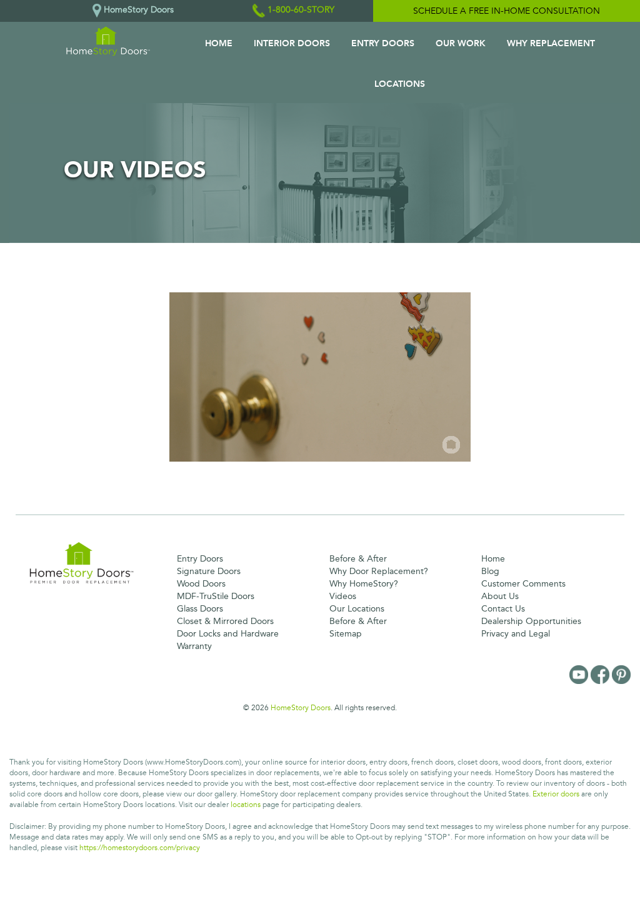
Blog (490, 571)
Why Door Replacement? (378, 571)
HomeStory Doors (301, 708)
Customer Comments (523, 583)
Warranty (194, 646)
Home (493, 558)
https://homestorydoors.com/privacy (139, 848)
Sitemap (345, 633)
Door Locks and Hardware (228, 633)
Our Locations (356, 608)
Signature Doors (209, 571)
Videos (342, 596)
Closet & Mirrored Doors (225, 621)
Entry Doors (200, 558)
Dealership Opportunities (531, 621)
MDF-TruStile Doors (215, 596)
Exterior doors (555, 794)
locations (246, 805)
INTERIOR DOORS (292, 43)
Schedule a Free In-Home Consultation (506, 11)
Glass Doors (200, 608)
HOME (218, 43)
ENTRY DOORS (382, 43)
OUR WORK (461, 43)
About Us (500, 596)
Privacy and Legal (515, 633)
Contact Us (503, 608)
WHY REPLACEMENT (551, 43)
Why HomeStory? (363, 583)
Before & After (358, 558)
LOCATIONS (399, 84)
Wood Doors (201, 583)
